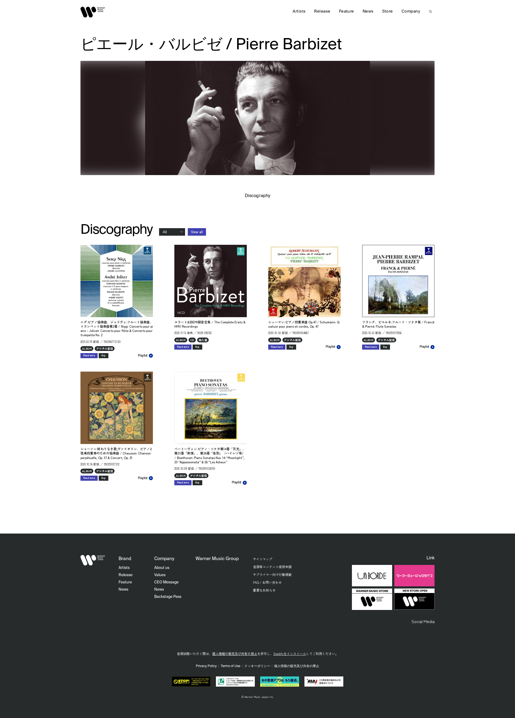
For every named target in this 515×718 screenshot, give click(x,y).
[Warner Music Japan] (92, 560)
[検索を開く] (430, 12)
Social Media (423, 621)
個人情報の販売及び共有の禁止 (234, 653)
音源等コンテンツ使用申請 (272, 566)
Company (411, 11)
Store (387, 11)
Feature (346, 11)
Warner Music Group (217, 559)
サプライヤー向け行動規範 (272, 574)
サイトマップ (262, 559)
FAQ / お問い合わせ (267, 582)
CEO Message (166, 582)
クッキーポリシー (257, 666)
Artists (299, 11)
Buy (103, 355)
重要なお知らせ (264, 590)
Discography (257, 196)
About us (161, 568)
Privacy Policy (206, 666)
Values (159, 575)
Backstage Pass (167, 597)
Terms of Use (230, 666)
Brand (125, 559)
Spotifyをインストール (289, 653)
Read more (89, 355)
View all (197, 231)
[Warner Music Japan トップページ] (92, 12)
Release (322, 11)
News (368, 11)
